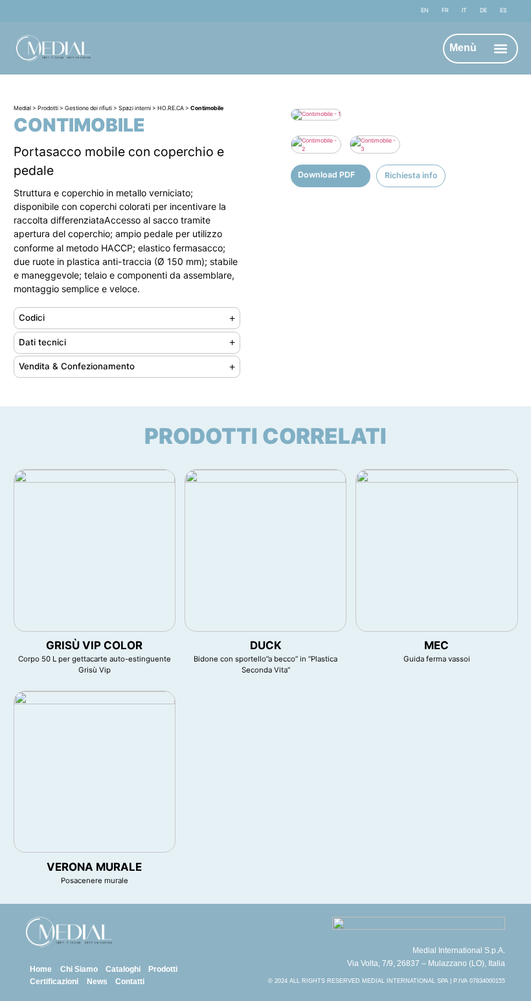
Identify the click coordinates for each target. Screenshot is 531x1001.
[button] (500, 48)
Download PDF (326, 174)
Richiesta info (411, 175)
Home (41, 969)
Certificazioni (54, 981)
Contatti (129, 981)
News (97, 981)
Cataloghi (123, 969)
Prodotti (162, 969)
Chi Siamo (79, 969)
